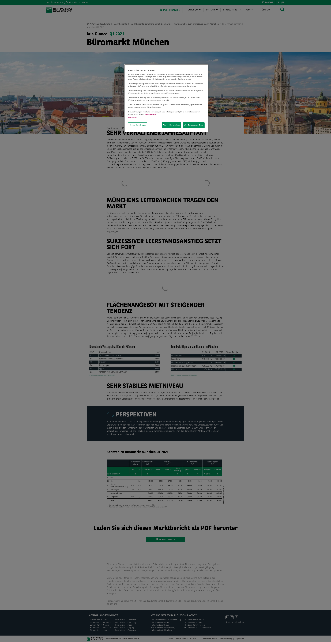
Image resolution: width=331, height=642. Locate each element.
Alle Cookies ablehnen (171, 125)
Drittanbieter (132, 118)
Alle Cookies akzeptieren (193, 125)
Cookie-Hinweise (150, 114)
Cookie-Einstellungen (138, 125)
